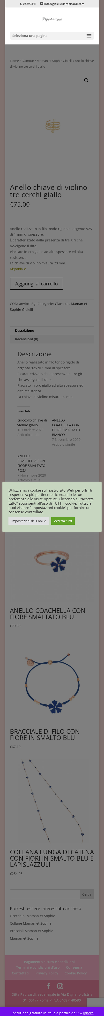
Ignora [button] (88, 1013)
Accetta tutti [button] (63, 521)
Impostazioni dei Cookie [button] (28, 521)
